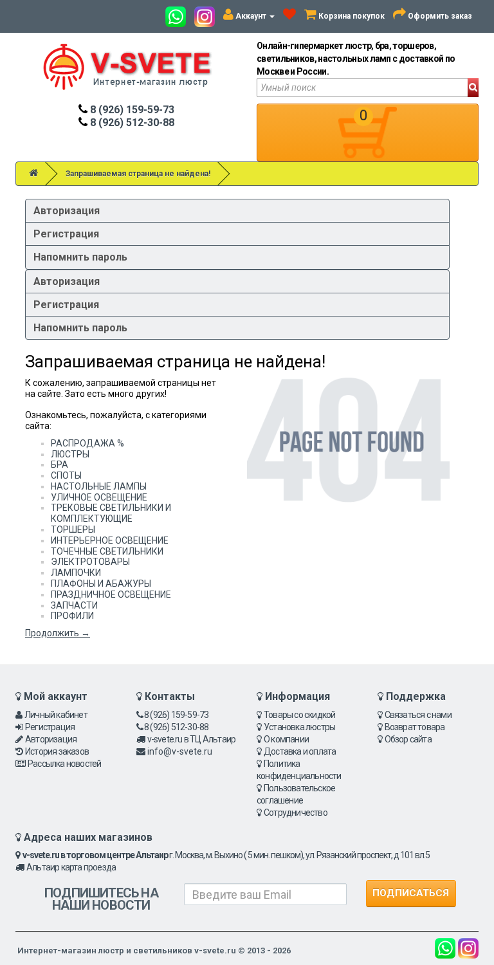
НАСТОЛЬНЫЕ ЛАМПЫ (99, 486)
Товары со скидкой (299, 715)
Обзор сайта (408, 739)
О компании (286, 739)
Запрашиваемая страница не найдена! (138, 173)
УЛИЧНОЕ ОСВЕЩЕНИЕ (99, 497)
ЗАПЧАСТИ (74, 605)
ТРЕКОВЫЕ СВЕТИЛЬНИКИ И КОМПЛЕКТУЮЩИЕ (111, 513)
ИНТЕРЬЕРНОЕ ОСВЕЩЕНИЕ (110, 540)
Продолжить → (57, 633)
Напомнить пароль (80, 257)
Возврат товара (415, 727)
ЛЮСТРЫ (70, 454)
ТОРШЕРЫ (73, 529)
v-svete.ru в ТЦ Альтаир (191, 739)
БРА (59, 464)
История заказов (57, 751)
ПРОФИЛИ (72, 616)
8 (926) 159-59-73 (130, 110)
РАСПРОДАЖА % (87, 443)
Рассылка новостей (64, 763)
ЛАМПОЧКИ (76, 572)
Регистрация (66, 234)
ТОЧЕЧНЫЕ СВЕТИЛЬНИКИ (107, 551)
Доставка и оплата (300, 751)
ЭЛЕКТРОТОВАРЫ (90, 561)
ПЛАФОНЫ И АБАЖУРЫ (101, 583)
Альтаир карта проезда (71, 867)
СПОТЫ (66, 475)
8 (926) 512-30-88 (130, 122)
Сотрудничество (295, 812)
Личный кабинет (55, 715)
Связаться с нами (418, 715)
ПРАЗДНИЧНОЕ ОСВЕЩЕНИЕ (111, 594)
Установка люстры (299, 727)
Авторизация (66, 211)
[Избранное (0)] (289, 16)
